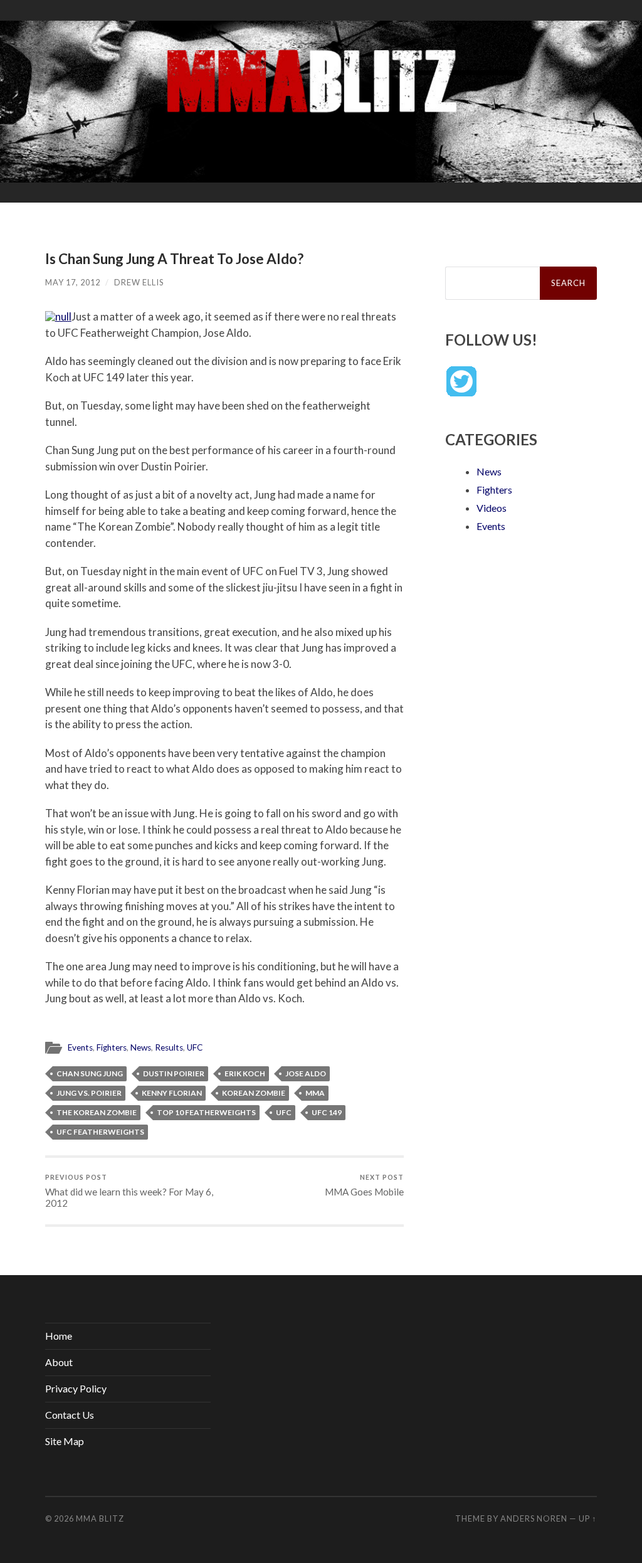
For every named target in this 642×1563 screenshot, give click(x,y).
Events (80, 1047)
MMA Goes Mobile (364, 1185)
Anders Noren (533, 1518)
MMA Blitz (100, 1518)
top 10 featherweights (206, 1112)
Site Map (64, 1441)
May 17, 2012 (72, 282)
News (140, 1047)
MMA (315, 1093)
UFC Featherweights (100, 1131)
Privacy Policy (76, 1388)
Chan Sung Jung (89, 1073)
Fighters (112, 1047)
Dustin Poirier (173, 1073)
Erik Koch (244, 1073)
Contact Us (69, 1415)
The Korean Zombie (96, 1112)
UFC (195, 1047)
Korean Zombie (253, 1093)
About (59, 1362)
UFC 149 (327, 1112)
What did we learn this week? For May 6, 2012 (129, 1191)
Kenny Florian (172, 1093)
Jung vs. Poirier (89, 1093)
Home (58, 1336)
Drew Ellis (139, 282)
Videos (491, 508)
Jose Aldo (305, 1073)
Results (169, 1047)
